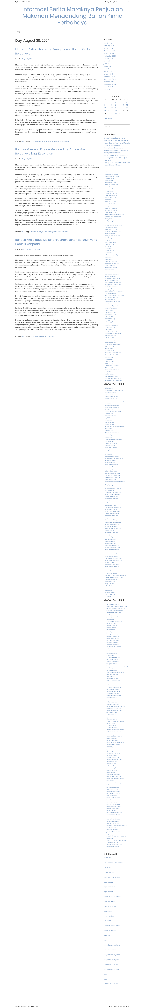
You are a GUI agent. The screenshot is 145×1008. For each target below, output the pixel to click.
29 (116, 113)
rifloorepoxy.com (112, 719)
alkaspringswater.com (111, 496)
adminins (37, 59)
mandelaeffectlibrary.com (112, 204)
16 (119, 108)
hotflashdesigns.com (111, 287)
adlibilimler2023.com (111, 338)
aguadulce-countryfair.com (113, 528)
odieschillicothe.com (111, 471)
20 (108, 110)
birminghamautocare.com (112, 535)
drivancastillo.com (112, 761)
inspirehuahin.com (110, 276)
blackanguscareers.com (114, 806)
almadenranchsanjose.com (113, 333)
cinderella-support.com (112, 272)
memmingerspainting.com (112, 278)
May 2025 (107, 66)
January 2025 (108, 74)
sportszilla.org (109, 562)
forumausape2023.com (112, 365)
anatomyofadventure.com (114, 759)
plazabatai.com (109, 441)
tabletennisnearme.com (112, 588)
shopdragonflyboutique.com (113, 560)
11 (127, 105)
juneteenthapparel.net (113, 832)
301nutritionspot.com (113, 787)
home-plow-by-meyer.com (114, 634)
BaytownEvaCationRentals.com (114, 214)
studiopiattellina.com (111, 509)
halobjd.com (108, 219)
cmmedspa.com (111, 764)
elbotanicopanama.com (112, 456)
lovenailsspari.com (110, 501)
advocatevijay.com (110, 336)
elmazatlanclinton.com (111, 467)
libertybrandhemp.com (113, 800)
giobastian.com (111, 715)
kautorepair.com (110, 462)
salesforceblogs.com (111, 210)
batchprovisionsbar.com (112, 564)
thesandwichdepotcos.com (113, 282)
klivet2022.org (109, 420)
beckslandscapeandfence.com (116, 608)
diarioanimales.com (111, 447)
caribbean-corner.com (113, 774)
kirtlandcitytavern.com (113, 785)
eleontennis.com (110, 327)
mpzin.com (108, 246)
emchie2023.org (109, 409)
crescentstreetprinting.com (115, 621)
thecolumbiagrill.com (111, 399)
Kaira (28, 1006)
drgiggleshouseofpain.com (113, 285)
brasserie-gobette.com (112, 567)
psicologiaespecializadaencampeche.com (119, 617)
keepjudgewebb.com (113, 757)
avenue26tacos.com (113, 662)
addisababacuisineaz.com (114, 844)
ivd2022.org (108, 428)
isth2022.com (109, 388)
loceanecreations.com (113, 791)
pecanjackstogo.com (113, 689)
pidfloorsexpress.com (111, 185)
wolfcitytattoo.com (112, 702)
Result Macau (109, 872)
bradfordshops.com (111, 331)
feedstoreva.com (110, 581)
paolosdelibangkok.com (112, 550)
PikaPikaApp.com (110, 223)
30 (119, 113)
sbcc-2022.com (109, 350)
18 (127, 108)
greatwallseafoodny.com (114, 647)
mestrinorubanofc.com (113, 815)
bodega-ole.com (111, 810)
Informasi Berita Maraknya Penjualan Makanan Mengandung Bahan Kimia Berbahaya (72, 15)
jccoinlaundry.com (110, 460)
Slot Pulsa (107, 921)
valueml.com (109, 253)
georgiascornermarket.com (113, 484)
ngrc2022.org (109, 321)
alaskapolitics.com (110, 197)
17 (123, 108)
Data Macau (108, 935)
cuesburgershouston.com (114, 615)
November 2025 (109, 53)
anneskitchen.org (112, 670)
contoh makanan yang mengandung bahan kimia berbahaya (50, 141)
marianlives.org (109, 180)
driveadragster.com (112, 625)
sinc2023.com (109, 394)
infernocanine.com (112, 740)
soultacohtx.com (110, 592)
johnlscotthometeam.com (112, 302)
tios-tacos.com (111, 683)
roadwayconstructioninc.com (113, 558)
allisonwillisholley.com (113, 744)
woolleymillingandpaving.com (115, 721)
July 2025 (107, 61)
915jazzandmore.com (111, 526)
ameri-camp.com (110, 265)
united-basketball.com (113, 681)
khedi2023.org (109, 403)
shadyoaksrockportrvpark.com (114, 458)
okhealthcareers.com (111, 172)
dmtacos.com (110, 619)
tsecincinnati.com (110, 437)
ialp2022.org (108, 418)
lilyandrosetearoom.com (114, 708)
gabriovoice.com (111, 651)
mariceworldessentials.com (113, 522)
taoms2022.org (109, 424)
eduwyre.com (109, 310)
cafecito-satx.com (112, 685)
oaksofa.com (109, 590)
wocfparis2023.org (110, 392)
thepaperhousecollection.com (115, 742)
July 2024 (107, 89)
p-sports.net (110, 655)
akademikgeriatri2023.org (112, 405)
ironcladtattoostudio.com (114, 696)
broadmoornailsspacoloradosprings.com (119, 666)
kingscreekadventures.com (113, 231)
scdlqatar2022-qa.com (111, 396)
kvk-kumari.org (111, 838)
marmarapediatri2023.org (112, 407)
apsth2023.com (109, 372)
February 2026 (109, 46)
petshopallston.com (112, 659)
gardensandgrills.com (113, 768)
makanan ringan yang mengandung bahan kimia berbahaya (49, 232)
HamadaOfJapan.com (111, 227)
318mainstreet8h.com (111, 498)
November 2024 (109, 79)
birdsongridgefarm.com (114, 793)
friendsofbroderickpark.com (113, 507)
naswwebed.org (110, 340)
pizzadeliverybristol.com (112, 475)
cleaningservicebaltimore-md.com (117, 606)
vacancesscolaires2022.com (113, 380)
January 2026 (108, 48)
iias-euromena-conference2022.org (115, 426)
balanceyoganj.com (111, 208)
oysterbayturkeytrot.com (114, 704)
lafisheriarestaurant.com (112, 524)
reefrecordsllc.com (112, 674)
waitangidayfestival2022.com (113, 378)
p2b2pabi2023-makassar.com (114, 390)
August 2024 (108, 87)
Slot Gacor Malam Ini (111, 950)
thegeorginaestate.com (112, 545)
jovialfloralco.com (110, 299)
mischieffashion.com (111, 308)
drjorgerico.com (109, 259)
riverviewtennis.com (111, 573)
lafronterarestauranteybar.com (116, 706)
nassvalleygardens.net (113, 819)
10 (123, 105)
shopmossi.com (111, 734)
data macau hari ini (111, 964)
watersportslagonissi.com (112, 306)
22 (116, 110)
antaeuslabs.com (110, 234)
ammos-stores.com (112, 789)
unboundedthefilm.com (112, 176)
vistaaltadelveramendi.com (115, 610)
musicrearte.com (110, 569)
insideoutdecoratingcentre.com (114, 295)
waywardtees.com (110, 182)
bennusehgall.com (110, 435)
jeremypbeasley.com (111, 280)
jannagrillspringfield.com (112, 511)
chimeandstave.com (113, 644)
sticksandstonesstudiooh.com (115, 730)
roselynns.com (109, 206)
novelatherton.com (112, 817)
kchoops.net (110, 781)
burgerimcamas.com (113, 846)
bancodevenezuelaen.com (113, 187)
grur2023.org (109, 357)
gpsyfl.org (108, 596)
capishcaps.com (110, 594)
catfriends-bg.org (110, 178)
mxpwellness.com (112, 738)
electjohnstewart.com (113, 821)
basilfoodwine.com (112, 770)
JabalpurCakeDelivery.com (113, 217)
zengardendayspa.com (113, 691)
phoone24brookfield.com (112, 554)
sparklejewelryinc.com (113, 693)
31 (123, 113)
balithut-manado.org (111, 342)
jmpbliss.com (109, 257)
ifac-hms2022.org (110, 422)
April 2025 (107, 69)
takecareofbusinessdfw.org (113, 225)
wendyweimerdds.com (112, 263)
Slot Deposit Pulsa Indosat (113, 863)
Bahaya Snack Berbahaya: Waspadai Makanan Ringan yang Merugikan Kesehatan (116, 150)
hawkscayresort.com (111, 443)
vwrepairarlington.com (113, 604)
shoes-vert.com (109, 454)
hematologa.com (111, 627)
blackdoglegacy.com (113, 638)
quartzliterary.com (110, 505)
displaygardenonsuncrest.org (114, 577)
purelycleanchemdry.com (112, 236)
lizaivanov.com (111, 630)
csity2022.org (109, 430)
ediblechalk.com (110, 586)
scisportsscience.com (113, 842)
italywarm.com (111, 834)
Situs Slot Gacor (109, 916)
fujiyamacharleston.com (112, 513)
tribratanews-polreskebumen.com (117, 825)
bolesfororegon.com (113, 808)
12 (105, 108)
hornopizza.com (111, 623)
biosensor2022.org (110, 416)
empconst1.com (109, 270)
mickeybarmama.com (111, 556)
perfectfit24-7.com (110, 486)
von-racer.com (109, 490)
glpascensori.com (112, 717)
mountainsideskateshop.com (115, 783)
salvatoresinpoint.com (111, 297)
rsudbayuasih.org (112, 827)
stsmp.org (108, 199)
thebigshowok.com (112, 642)
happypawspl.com (110, 479)
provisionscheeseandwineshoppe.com (116, 401)
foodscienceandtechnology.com (116, 840)
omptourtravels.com (113, 823)
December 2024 (109, 76)
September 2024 (110, 84)
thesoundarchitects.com (114, 753)
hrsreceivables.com (111, 268)
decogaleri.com (109, 450)
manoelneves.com (110, 202)
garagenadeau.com (111, 289)
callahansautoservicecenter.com (115, 481)
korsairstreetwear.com (113, 657)
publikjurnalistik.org (112, 829)
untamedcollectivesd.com (114, 736)
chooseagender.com (111, 193)
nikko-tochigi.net (111, 772)
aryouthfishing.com (112, 679)
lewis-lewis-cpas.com (111, 325)
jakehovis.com (109, 530)
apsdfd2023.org (109, 363)
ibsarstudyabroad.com (112, 433)
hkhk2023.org (109, 359)
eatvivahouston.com (113, 640)
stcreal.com (108, 248)
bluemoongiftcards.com (114, 776)
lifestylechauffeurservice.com (114, 291)
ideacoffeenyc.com (110, 469)
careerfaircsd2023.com (112, 370)
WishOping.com (109, 238)
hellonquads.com (110, 445)
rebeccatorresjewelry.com (113, 255)
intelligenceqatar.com (111, 221)
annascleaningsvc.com (113, 700)
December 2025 (109, 51)
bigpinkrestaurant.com (112, 274)
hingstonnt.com (109, 191)
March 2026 (108, 43)
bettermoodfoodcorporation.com (115, 189)
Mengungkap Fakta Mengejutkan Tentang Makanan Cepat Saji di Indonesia (116, 157)
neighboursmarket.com (113, 804)
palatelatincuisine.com (113, 636)
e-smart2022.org (110, 319)
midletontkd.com (111, 766)
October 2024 (109, 82)
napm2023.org (109, 361)
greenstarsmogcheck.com (112, 477)
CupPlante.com (109, 244)
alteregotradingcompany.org (113, 344)
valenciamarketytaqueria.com (115, 672)
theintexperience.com (111, 174)
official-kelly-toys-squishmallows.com (116, 575)
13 (108, 108)
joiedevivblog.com (112, 795)
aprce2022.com (109, 346)
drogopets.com (109, 584)
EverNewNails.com (110, 293)
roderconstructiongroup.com (113, 439)
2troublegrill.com (111, 725)
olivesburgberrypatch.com (114, 710)
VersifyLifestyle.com (111, 229)
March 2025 (108, 71)
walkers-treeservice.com (114, 732)
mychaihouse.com (110, 541)
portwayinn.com (111, 749)
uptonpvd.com (111, 723)
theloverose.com (112, 649)
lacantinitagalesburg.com (112, 473)
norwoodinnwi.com (112, 802)
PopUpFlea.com (109, 251)
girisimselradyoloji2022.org (113, 411)
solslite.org (110, 747)
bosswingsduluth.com (111, 533)
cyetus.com (108, 329)
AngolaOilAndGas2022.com (113, 353)
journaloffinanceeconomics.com (116, 836)
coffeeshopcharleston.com (113, 492)
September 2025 (110, 56)
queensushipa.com (111, 261)
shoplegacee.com (110, 240)
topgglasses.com (112, 664)
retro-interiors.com (110, 312)
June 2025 (107, 64)
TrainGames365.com (111, 212)
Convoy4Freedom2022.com (113, 355)
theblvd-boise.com (110, 314)
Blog (23, 141)
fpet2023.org (109, 316)
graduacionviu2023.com (114, 687)
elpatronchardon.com (111, 516)
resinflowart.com (112, 653)
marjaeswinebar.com (111, 464)
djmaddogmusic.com (113, 751)
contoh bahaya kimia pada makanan (42, 336)
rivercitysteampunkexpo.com (115, 778)
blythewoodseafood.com (112, 547)
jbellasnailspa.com (110, 539)
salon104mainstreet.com (112, 494)
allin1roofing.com (112, 755)
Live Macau (108, 867)
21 (112, 110)
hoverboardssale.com (111, 195)
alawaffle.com (111, 676)
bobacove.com (109, 552)
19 (105, 110)
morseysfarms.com (111, 571)
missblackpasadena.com (114, 668)
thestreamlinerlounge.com (114, 812)
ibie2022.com (109, 348)
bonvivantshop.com (111, 242)
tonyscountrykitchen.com (112, 537)
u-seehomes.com (110, 304)
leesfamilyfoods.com (111, 323)
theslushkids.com (112, 713)
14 (112, 108)
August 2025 (108, 58)
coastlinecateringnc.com (114, 613)
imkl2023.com (109, 367)
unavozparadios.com (111, 452)
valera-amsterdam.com (113, 798)
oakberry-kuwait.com (111, 503)
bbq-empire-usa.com (111, 579)
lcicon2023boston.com (111, 376)
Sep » (110, 118)
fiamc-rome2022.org (111, 520)
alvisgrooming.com (110, 543)
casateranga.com (112, 727)
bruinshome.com (112, 698)
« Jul (105, 118)
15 (116, 108)
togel (124, 2)
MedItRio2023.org (110, 374)
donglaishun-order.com (112, 518)
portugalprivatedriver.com (113, 488)
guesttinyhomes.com (113, 632)
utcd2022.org (109, 413)
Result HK (107, 858)
